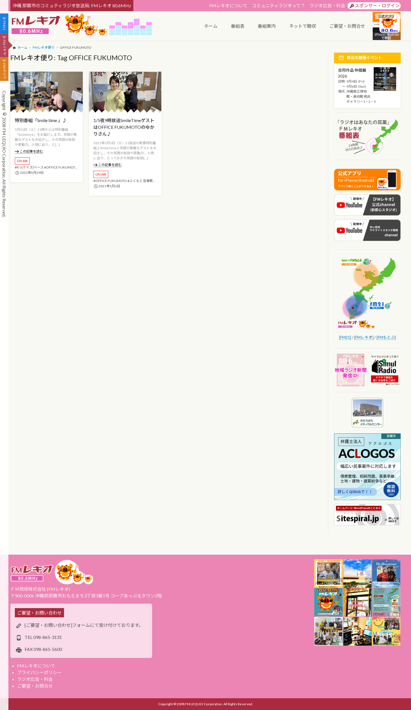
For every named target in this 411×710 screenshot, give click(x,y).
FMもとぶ (4, 71)
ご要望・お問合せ (35, 685)
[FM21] (345, 337)
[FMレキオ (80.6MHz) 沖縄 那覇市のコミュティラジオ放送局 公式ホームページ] (59, 25)
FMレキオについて (228, 5)
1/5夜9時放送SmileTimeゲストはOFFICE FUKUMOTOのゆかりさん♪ (123, 127)
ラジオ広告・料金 (327, 5)
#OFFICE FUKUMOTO (61, 167)
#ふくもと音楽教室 (141, 181)
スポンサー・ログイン (377, 5)
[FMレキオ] (364, 337)
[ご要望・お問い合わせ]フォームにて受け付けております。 (84, 625)
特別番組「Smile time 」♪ (41, 120)
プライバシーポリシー (39, 672)
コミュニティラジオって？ (278, 5)
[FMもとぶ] (386, 337)
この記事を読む (31, 151)
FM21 (4, 25)
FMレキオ (4, 47)
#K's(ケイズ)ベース (29, 167)
